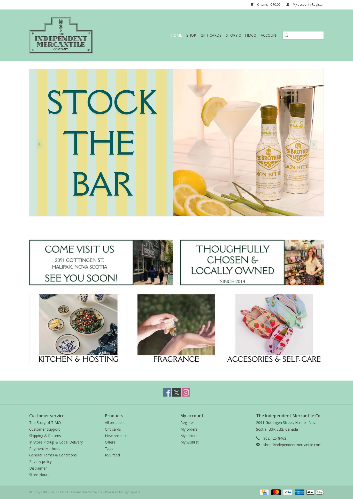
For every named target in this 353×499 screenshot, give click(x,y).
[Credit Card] (264, 492)
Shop (191, 35)
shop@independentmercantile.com (292, 444)
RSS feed (112, 455)
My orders (188, 429)
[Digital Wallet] (314, 492)
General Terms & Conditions (53, 455)
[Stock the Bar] (176, 142)
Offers (110, 442)
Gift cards (211, 35)
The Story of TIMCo (46, 422)
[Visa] (287, 492)
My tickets (188, 435)
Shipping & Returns (45, 435)
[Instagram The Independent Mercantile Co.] (186, 392)
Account (269, 35)
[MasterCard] (275, 492)
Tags (109, 448)
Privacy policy (40, 461)
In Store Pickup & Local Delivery (56, 442)
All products (115, 422)
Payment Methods (44, 448)
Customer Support (44, 429)
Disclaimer (38, 468)
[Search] (286, 35)
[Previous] (39, 144)
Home (176, 35)
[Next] (313, 144)
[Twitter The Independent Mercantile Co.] (176, 392)
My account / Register (308, 4)
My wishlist (189, 442)
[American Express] (299, 492)
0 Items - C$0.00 (268, 4)
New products (116, 435)
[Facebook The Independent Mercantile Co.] (167, 392)
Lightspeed (132, 492)
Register (187, 422)
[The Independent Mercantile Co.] (72, 35)
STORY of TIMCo (241, 35)
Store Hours (39, 474)
